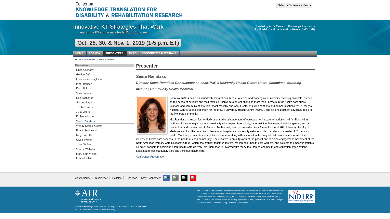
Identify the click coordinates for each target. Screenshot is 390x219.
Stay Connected (150, 177)
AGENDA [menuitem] (94, 53)
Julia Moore (83, 111)
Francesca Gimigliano (89, 79)
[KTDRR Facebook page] (166, 177)
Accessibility (82, 177)
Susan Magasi (84, 102)
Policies (117, 177)
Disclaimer (101, 177)
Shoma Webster (85, 149)
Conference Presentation (150, 156)
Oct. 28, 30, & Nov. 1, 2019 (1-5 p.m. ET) (128, 43)
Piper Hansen (84, 83)
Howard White (84, 158)
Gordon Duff (83, 74)
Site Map (132, 177)
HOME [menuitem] (79, 53)
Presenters (89, 59)
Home (78, 59)
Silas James (83, 93)
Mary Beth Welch (86, 153)
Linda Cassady (85, 69)
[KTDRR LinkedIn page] (175, 177)
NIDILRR (253, 193)
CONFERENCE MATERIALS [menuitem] (159, 53)
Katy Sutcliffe (84, 135)
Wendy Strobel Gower (89, 125)
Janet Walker (84, 144)
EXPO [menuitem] (132, 53)
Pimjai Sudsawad (86, 130)
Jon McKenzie (84, 107)
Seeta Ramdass (85, 121)
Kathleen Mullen (85, 116)
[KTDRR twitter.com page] (184, 177)
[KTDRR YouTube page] (193, 177)
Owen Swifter (84, 139)
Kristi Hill (81, 88)
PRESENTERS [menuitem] (114, 53)
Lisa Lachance (84, 97)
